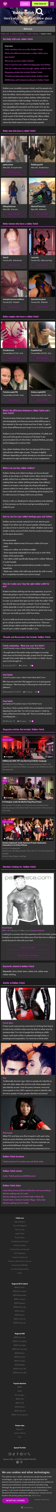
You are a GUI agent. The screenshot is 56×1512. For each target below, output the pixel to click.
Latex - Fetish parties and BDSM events (19, 1176)
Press (20, 1273)
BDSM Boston (20, 1353)
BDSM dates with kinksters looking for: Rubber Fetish (27, 80)
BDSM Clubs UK (20, 1319)
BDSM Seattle (20, 1365)
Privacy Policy (20, 1237)
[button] (28, 1507)
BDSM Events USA (19, 1373)
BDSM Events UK (20, 1323)
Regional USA (20, 1334)
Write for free (14, 172)
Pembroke (40, 931)
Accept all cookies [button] (15, 1500)
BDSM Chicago (19, 1361)
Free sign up (40, 4)
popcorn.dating (19, 1433)
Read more (36, 1495)
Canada (33, 931)
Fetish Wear (8, 1023)
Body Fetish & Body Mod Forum (33, 648)
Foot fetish (8, 701)
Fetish (20, 1391)
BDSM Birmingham (20, 1291)
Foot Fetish (7, 928)
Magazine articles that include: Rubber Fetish (23, 72)
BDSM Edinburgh (20, 1307)
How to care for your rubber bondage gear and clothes (27, 65)
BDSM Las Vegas (20, 1345)
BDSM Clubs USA (19, 1369)
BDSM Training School (20, 1415)
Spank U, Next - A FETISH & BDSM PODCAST (19, 1459)
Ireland (25, 1284)
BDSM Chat (20, 1403)
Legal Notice (19, 1234)
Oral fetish (8, 674)
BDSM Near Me (19, 1411)
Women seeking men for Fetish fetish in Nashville (23, 1197)
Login (25, 4)
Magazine (23, 1226)
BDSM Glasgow (19, 1303)
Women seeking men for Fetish (16, 1203)
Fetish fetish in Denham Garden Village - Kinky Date (24, 1200)
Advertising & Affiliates (20, 1265)
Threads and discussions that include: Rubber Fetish (27, 76)
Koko (20, 1437)
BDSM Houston (19, 1357)
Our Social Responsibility (20, 1269)
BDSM (20, 1387)
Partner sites (19, 1425)
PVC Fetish (7, 1133)
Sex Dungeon (20, 1395)
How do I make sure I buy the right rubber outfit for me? (28, 68)
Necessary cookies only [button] (42, 1499)
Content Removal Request (19, 1249)
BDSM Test (20, 1399)
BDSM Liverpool (19, 1299)
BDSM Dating (19, 1407)
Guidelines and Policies (19, 1241)
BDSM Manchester (19, 1295)
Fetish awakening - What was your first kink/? (24, 645)
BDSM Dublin (19, 1315)
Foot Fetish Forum (35, 704)
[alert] (28, 1490)
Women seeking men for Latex (15, 1193)
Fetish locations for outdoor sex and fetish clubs (23, 1161)
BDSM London (20, 1287)
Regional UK (16, 1284)
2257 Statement (20, 1253)
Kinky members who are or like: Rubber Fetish (24, 49)
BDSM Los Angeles (20, 1341)
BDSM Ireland (20, 1311)
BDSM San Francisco (19, 1349)
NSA (3, 931)
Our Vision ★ (26, 1261)
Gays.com (19, 1429)
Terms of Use (19, 1230)
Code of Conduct (20, 1245)
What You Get (13, 1261)
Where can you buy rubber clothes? (19, 61)
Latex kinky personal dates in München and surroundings (27, 1190)
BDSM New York (20, 1337)
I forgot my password (19, 1257)
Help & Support (19, 1222)
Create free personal (28, 955)
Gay (4, 1078)
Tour (14, 1226)
